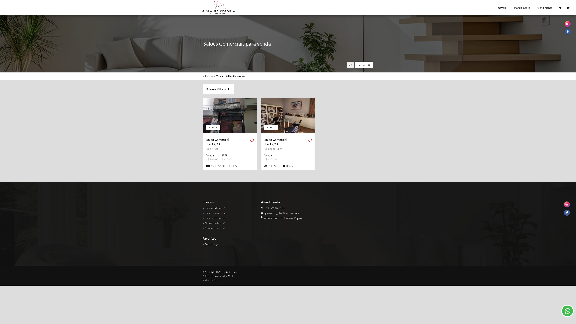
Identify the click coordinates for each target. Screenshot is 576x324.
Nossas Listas (215, 223)
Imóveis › (502, 7)
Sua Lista (212, 244)
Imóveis (209, 75)
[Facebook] (567, 213)
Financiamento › (522, 7)
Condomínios (215, 228)
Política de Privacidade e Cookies (219, 276)
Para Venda (215, 208)
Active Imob (232, 272)
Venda (219, 75)
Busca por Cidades (216, 88)
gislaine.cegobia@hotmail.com (282, 213)
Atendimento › (545, 7)
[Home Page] (568, 7)
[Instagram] (567, 204)
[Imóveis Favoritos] (560, 7)
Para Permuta (215, 218)
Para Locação (215, 213)
